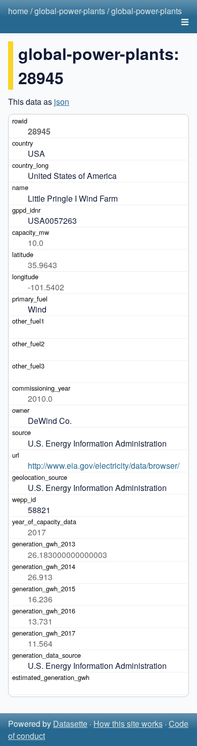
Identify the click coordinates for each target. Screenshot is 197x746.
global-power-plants (69, 11)
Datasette (70, 723)
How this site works (128, 723)
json (61, 101)
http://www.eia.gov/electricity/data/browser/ (103, 465)
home (18, 11)
